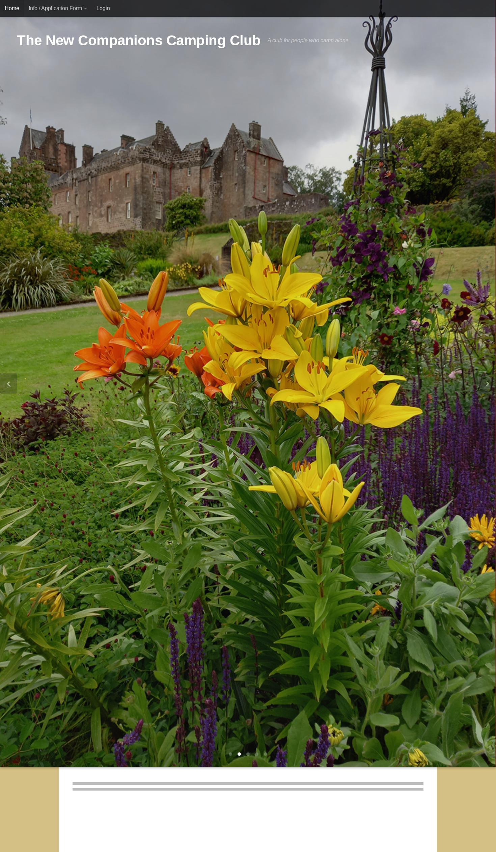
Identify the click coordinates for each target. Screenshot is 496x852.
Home (12, 8)
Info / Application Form (55, 8)
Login (103, 8)
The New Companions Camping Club (139, 40)
